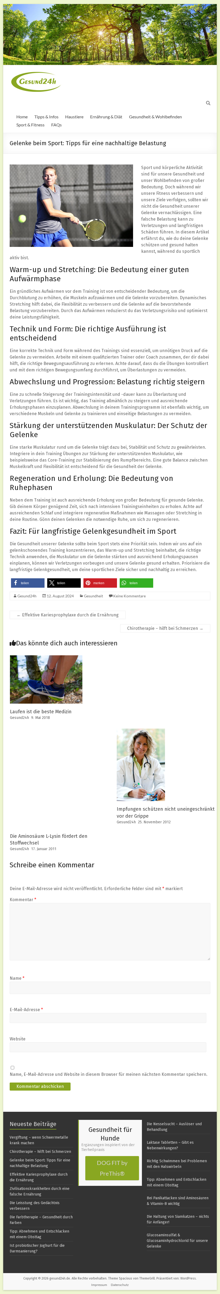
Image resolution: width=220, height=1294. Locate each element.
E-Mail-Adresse (26, 1009)
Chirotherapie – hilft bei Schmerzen (165, 628)
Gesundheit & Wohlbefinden (155, 116)
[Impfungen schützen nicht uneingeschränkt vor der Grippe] (141, 731)
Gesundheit (93, 596)
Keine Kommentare (129, 596)
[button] (28, 583)
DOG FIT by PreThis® (112, 1168)
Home (22, 116)
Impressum (99, 1285)
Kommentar (23, 899)
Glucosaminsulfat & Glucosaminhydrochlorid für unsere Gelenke (177, 1241)
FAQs (56, 124)
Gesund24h (26, 596)
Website (17, 1038)
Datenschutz (120, 1285)
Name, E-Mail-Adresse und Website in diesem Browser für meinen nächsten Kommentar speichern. (108, 1074)
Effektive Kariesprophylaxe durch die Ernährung (68, 614)
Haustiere (74, 116)
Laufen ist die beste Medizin (41, 712)
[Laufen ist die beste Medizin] (46, 657)
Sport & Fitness (30, 124)
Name (17, 978)
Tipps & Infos (46, 116)
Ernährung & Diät (106, 116)
